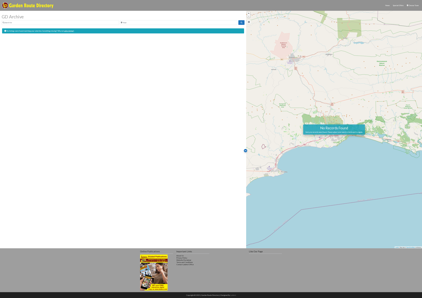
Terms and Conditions (184, 262)
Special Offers (398, 5)
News (387, 5)
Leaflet (397, 247)
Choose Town (413, 5)
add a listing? (69, 31)
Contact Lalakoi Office (185, 264)
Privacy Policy (181, 258)
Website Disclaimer (183, 260)
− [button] (248, 16)
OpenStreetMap (410, 247)
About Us (180, 256)
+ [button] (248, 13)
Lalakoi (233, 295)
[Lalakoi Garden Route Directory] (28, 5)
